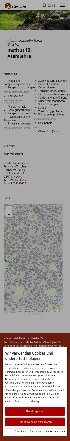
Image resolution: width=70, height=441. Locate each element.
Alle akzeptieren (35, 411)
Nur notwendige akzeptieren (35, 421)
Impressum (59, 431)
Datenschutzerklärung (41, 431)
